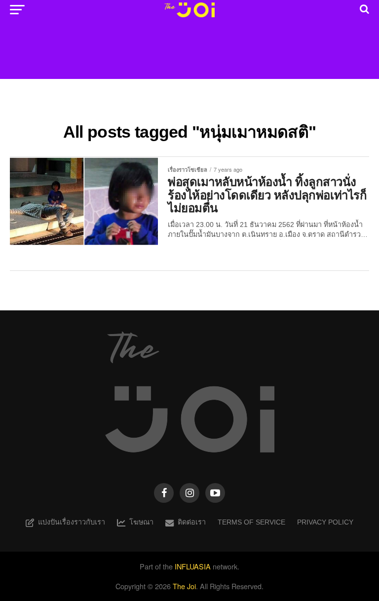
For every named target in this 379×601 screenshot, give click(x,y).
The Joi (184, 586)
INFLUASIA (193, 566)
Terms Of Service (251, 522)
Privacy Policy (325, 522)
